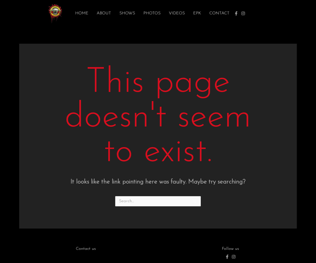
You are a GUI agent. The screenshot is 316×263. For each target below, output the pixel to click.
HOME (81, 13)
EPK (197, 13)
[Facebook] (236, 13)
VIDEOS (177, 13)
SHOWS (127, 13)
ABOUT (104, 13)
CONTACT (219, 13)
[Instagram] (243, 13)
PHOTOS (152, 13)
